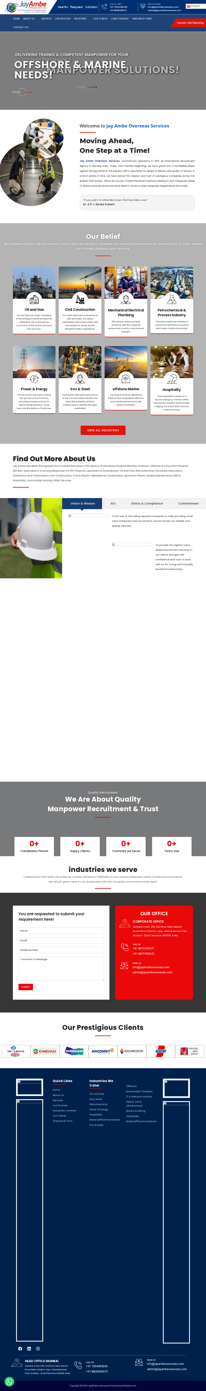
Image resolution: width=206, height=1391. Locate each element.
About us (28, 18)
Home (16, 18)
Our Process (63, 18)
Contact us (20, 27)
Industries (80, 18)
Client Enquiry (120, 18)
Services (46, 18)
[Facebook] (20, 1349)
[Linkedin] (29, 1349)
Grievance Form (142, 18)
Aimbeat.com (129, 1385)
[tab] (82, 503)
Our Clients (100, 18)
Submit (26, 987)
